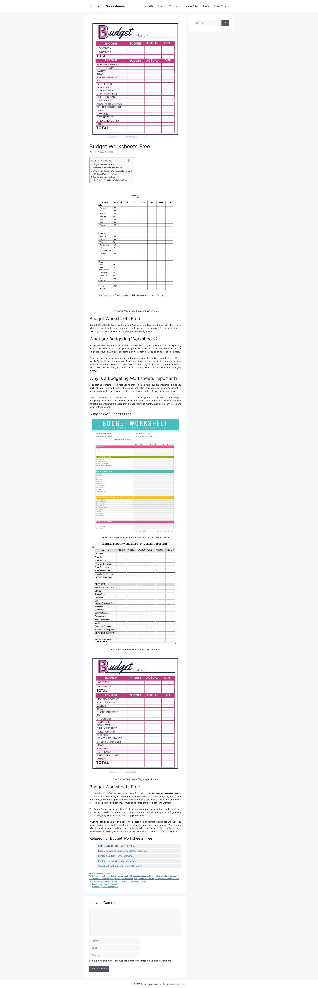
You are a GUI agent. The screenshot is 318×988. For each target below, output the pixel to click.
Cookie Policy (192, 6)
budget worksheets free (107, 881)
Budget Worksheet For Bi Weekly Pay (116, 846)
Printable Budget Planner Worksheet (116, 856)
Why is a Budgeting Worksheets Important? (112, 171)
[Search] (225, 23)
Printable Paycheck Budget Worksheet (117, 861)
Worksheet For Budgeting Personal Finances (120, 866)
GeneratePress (178, 984)
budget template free (163, 876)
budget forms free (99, 876)
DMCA (206, 6)
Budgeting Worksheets (107, 6)
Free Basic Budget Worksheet (104, 884)
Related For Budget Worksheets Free (112, 180)
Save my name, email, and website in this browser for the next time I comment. (131, 961)
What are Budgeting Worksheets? (108, 168)
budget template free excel (121, 879)
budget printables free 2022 (120, 876)
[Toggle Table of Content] (129, 161)
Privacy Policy (220, 6)
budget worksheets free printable (132, 881)
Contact (161, 6)
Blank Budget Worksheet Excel (105, 887)
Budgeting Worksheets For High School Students (122, 851)
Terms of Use (175, 6)
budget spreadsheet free (143, 876)
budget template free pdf (144, 879)
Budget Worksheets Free (103, 164)
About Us (149, 6)
